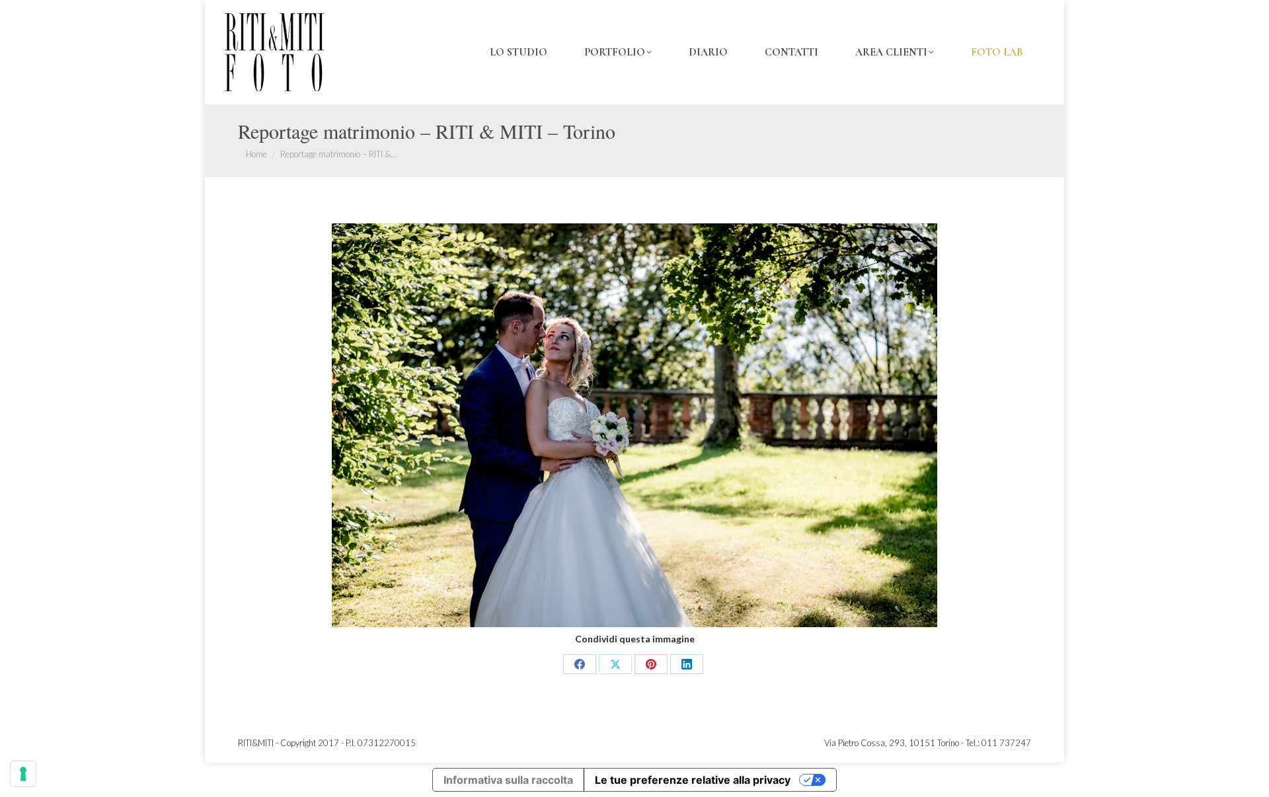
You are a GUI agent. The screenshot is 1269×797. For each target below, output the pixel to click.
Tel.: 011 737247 (998, 743)
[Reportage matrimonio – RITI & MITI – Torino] (634, 425)
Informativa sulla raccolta (508, 779)
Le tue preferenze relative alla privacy (692, 779)
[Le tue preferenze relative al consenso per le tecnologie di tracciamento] (23, 773)
